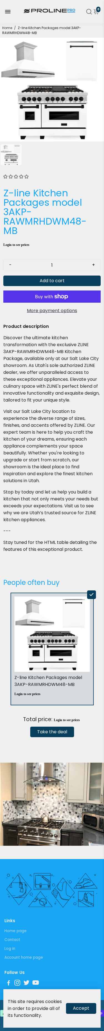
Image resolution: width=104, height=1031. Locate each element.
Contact (12, 939)
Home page (15, 931)
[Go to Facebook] (9, 983)
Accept (81, 1008)
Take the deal (52, 732)
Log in (9, 948)
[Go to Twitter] (26, 983)
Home (7, 27)
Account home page (23, 957)
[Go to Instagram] (17, 983)
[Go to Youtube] (35, 983)
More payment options (52, 310)
